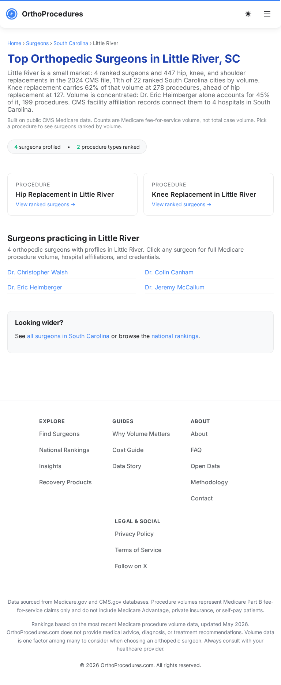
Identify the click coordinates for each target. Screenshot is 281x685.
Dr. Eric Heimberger (34, 287)
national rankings (174, 336)
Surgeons (37, 43)
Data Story (126, 466)
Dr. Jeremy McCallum (175, 287)
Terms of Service (138, 549)
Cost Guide (127, 449)
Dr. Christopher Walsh (37, 272)
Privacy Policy (134, 533)
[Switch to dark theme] (248, 14)
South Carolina (70, 43)
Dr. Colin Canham (169, 272)
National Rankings (64, 449)
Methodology (209, 482)
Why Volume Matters (141, 433)
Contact (202, 498)
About (199, 433)
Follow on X (131, 566)
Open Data (205, 466)
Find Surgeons (59, 433)
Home (14, 43)
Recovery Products (65, 482)
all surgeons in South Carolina (68, 336)
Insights (50, 466)
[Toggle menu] (267, 14)
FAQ (196, 449)
